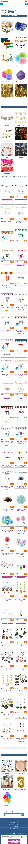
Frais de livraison (14, 822)
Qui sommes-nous (14, 828)
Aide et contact (14, 820)
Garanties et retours (14, 826)
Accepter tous (14, 840)
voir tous (10, 12)
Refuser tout (14, 842)
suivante (21, 748)
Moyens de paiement (14, 824)
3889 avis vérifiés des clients (18, 833)
